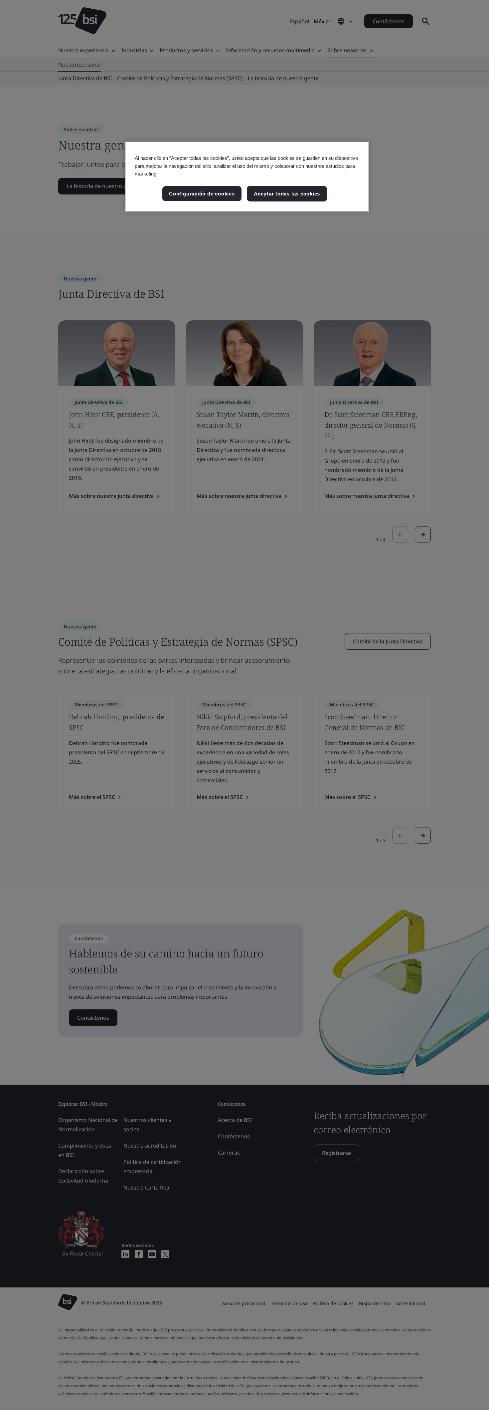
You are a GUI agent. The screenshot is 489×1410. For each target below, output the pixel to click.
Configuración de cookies (202, 193)
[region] (247, 176)
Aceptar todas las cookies (287, 193)
